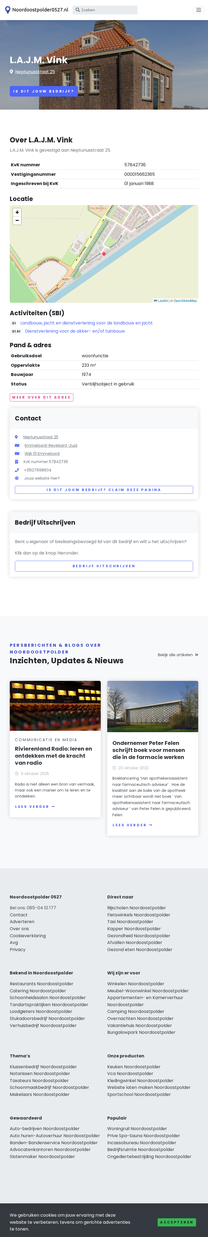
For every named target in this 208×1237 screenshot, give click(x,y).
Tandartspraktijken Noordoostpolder (49, 1005)
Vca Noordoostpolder (130, 1073)
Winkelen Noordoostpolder (135, 984)
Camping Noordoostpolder (135, 1011)
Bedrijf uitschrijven (104, 566)
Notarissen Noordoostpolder (40, 1073)
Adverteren (22, 922)
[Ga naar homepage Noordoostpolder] (35, 10)
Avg (14, 942)
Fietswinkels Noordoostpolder (138, 915)
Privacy (17, 949)
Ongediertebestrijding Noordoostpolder (149, 1156)
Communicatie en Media (46, 739)
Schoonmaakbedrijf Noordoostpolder (49, 1087)
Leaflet (162, 300)
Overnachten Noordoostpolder (140, 1018)
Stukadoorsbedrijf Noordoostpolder (47, 1018)
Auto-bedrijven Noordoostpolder (45, 1129)
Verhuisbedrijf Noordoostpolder (43, 1025)
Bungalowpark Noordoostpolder (141, 1032)
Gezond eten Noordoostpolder (140, 949)
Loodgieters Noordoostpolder (41, 1011)
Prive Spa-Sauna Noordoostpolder (143, 1136)
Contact (19, 915)
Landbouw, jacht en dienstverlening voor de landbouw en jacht (86, 323)
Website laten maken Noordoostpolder (149, 1087)
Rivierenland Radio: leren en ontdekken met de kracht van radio (53, 756)
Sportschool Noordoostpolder (139, 1094)
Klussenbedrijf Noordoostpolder (43, 1067)
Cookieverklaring (28, 936)
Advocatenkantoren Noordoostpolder (50, 1149)
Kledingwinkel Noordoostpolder (140, 1080)
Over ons (19, 929)
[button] (104, 253)
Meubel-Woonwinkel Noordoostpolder (148, 991)
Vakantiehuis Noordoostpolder (139, 1025)
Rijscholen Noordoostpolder (136, 908)
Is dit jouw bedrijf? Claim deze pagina (104, 489)
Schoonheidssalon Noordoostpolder (48, 997)
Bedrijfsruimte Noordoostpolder (140, 1149)
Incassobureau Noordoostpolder (141, 1143)
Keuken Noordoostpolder (134, 1067)
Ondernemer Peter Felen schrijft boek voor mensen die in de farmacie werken (148, 750)
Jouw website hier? (42, 478)
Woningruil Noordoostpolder (137, 1129)
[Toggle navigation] (199, 10)
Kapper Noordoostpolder (134, 929)
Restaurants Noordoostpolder (41, 984)
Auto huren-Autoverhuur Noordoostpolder (55, 1136)
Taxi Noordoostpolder (130, 922)
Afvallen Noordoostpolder (134, 942)
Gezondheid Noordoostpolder (138, 936)
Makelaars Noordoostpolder (40, 1094)
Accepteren (177, 1222)
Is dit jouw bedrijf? (43, 91)
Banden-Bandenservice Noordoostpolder (54, 1143)
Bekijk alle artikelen (175, 655)
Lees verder (32, 806)
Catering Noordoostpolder (38, 991)
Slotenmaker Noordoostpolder (42, 1156)
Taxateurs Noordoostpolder (39, 1080)
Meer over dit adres (41, 397)
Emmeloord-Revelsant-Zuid (51, 445)
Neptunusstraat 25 (35, 72)
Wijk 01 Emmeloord (42, 453)
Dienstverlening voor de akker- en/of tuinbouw (75, 331)
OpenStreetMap (185, 300)
